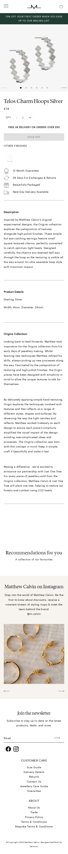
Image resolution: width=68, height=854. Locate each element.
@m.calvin (34, 614)
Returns (34, 777)
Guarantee (34, 791)
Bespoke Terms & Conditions (34, 826)
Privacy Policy (34, 817)
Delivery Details (34, 772)
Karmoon (34, 846)
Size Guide (34, 767)
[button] (63, 87)
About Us (34, 807)
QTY (8, 117)
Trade (34, 812)
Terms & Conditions (34, 822)
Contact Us (34, 781)
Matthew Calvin (31, 842)
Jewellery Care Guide (34, 786)
